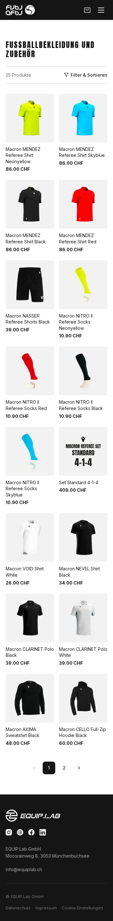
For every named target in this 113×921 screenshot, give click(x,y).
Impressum (46, 907)
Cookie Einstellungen (82, 907)
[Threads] (20, 832)
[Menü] (101, 10)
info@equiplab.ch (24, 869)
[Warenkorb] (87, 10)
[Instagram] (9, 832)
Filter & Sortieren (89, 75)
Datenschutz (18, 907)
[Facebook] (31, 832)
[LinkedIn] (43, 832)
